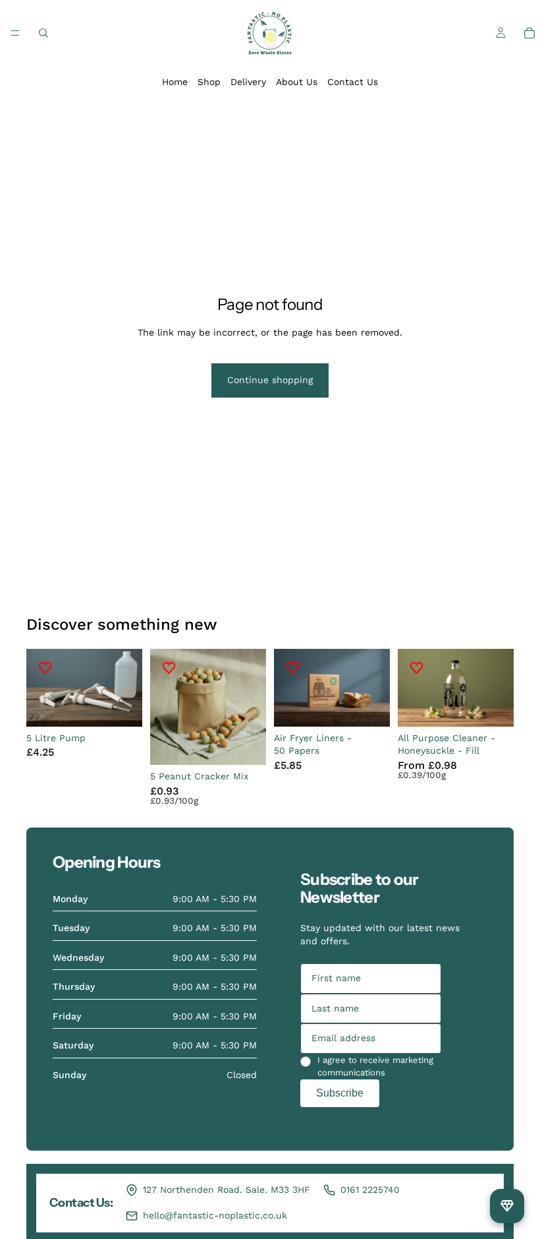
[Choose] (493, 706)
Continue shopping (270, 380)
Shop (209, 81)
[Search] (43, 32)
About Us (296, 81)
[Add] (122, 706)
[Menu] (15, 33)
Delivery (248, 81)
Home (175, 81)
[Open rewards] (507, 1206)
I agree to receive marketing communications (375, 1066)
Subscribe (340, 1093)
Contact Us (352, 81)
